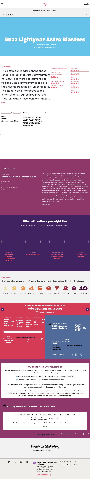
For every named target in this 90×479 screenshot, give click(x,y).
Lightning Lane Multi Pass (10, 121)
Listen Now (42, 475)
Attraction (41, 45)
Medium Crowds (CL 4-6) (48, 414)
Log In (86, 4)
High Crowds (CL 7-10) (67, 414)
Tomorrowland (6, 113)
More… (4, 103)
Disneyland (51, 45)
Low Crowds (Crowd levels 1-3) (26, 414)
